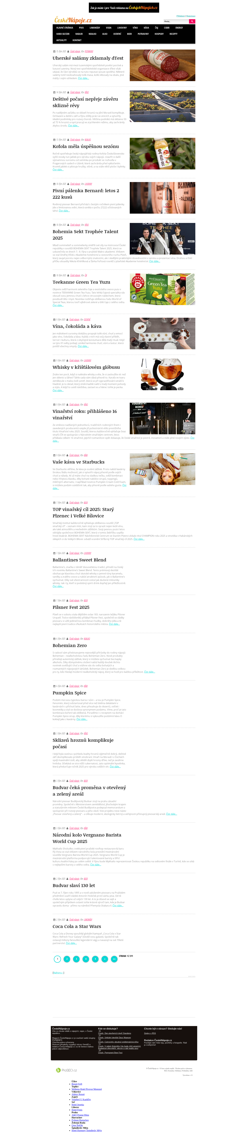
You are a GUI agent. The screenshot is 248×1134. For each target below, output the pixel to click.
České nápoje (75, 51)
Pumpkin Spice (69, 692)
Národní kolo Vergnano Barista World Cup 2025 (87, 838)
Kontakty (171, 1070)
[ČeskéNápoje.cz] (73, 23)
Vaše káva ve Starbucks (78, 462)
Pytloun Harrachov (80, 1120)
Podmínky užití (187, 1070)
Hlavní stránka (64, 27)
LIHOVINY (88, 183)
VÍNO (87, 92)
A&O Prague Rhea (80, 1115)
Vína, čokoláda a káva (77, 326)
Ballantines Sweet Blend (79, 559)
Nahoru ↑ (58, 972)
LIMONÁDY (88, 919)
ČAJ (86, 275)
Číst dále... (83, 78)
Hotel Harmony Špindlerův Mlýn (87, 1130)
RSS (165, 1070)
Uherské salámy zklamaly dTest (88, 58)
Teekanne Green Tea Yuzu (81, 282)
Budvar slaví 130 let (74, 885)
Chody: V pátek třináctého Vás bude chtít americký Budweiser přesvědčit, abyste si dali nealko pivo (119, 1047)
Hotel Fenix (77, 1110)
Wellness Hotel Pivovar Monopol (87, 1089)
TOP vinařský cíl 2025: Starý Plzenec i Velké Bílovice (83, 512)
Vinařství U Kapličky (81, 1099)
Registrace (190, 16)
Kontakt (77, 40)
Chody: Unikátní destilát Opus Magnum (114, 1038)
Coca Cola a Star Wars (77, 926)
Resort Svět (77, 1084)
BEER (86, 502)
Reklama (178, 1070)
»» (114, 958)
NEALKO (88, 139)
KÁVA (85, 455)
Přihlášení (181, 16)
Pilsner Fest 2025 (71, 607)
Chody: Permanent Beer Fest (110, 1053)
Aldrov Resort (78, 1094)
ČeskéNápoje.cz (153, 1068)
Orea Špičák (77, 1125)
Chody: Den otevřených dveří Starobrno (114, 1033)
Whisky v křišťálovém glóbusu (86, 367)
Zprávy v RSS (150, 1033)
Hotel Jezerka (78, 1104)
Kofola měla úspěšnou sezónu (86, 146)
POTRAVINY (89, 51)
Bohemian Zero (70, 645)
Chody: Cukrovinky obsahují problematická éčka (118, 1042)
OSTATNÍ (87, 319)
